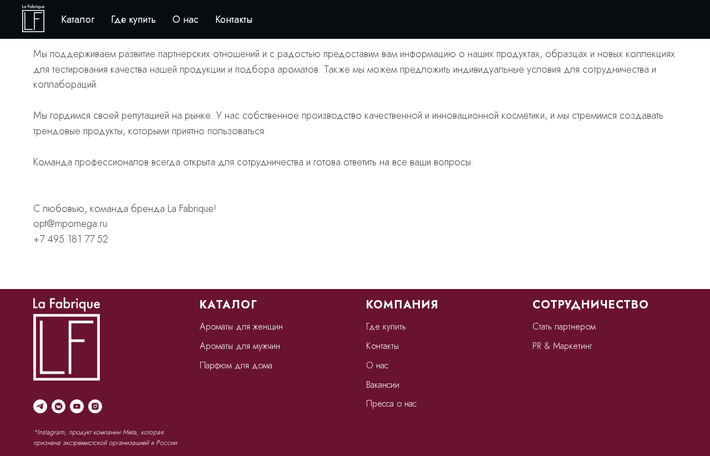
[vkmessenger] (58, 406)
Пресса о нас (391, 403)
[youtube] (77, 406)
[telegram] (40, 406)
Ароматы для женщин (241, 326)
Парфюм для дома (236, 365)
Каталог (77, 19)
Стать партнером (564, 326)
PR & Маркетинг (562, 346)
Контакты (233, 19)
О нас (186, 19)
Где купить (133, 19)
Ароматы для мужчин (240, 346)
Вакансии (382, 384)
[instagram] (95, 406)
